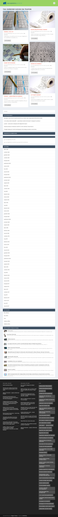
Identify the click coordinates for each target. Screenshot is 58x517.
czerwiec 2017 (6, 292)
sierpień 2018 (6, 264)
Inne (5, 318)
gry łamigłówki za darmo (45, 422)
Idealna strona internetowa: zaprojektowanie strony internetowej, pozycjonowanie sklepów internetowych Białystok (11, 409)
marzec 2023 (6, 196)
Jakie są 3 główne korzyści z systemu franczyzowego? (28, 399)
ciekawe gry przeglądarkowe (45, 393)
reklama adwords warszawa (45, 471)
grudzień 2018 (7, 252)
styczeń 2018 (6, 280)
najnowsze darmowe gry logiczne (46, 435)
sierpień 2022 (6, 199)
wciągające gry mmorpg (44, 501)
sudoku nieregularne (44, 483)
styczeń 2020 (6, 233)
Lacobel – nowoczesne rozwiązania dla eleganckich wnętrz (15, 123)
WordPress (25, 515)
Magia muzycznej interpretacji (14, 347)
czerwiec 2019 (6, 236)
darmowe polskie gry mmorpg (45, 403)
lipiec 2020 (6, 227)
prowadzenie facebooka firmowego (44, 466)
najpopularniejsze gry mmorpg (46, 437)
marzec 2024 (6, 166)
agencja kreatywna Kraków (45, 386)
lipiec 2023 (6, 185)
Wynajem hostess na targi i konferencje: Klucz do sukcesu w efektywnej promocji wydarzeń (29, 417)
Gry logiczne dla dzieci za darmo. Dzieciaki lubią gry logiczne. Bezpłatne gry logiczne (24, 343)
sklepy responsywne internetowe (46, 477)
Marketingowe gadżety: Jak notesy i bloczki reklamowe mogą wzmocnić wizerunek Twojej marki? (28, 403)
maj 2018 (6, 272)
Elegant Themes (14, 515)
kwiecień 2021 (6, 208)
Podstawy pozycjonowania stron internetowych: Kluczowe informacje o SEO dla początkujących (10, 397)
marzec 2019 (6, 244)
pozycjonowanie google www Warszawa (45, 449)
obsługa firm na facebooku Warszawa (45, 441)
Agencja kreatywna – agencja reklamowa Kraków (11, 393)
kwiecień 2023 (6, 194)
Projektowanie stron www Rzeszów (45, 456)
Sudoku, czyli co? (8, 31)
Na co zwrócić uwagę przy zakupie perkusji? (27, 386)
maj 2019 (6, 238)
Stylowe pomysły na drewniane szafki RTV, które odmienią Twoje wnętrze (18, 126)
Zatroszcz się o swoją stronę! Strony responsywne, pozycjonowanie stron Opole (10, 388)
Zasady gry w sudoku (9, 63)
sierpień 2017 (6, 286)
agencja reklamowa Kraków (45, 388)
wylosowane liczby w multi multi (46, 506)
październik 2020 (7, 219)
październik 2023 (7, 177)
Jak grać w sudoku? (11, 369)
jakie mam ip (41, 425)
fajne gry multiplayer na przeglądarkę (44, 412)
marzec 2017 (6, 300)
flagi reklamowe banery (44, 415)
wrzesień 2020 (7, 222)
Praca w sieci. (10, 330)
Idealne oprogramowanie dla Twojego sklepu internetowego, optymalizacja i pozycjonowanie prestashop (29, 373)
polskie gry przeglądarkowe (45, 446)
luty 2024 (6, 168)
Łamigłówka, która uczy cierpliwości (15, 361)
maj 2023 (6, 191)
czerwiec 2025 (6, 157)
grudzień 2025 (7, 154)
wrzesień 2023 (7, 180)
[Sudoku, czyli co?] (15, 20)
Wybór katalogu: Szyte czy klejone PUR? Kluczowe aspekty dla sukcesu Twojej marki (29, 389)
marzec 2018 (6, 278)
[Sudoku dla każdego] (42, 52)
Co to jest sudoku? (36, 95)
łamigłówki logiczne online (45, 508)
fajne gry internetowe (44, 405)
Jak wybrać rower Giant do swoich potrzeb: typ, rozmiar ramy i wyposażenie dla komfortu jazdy (23, 118)
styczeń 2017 (6, 306)
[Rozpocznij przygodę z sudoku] (42, 19)
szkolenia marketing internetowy (44, 492)
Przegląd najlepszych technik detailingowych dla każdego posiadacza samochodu (20, 129)
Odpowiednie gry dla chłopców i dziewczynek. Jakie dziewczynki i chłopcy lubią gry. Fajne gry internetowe (28, 352)
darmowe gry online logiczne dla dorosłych (46, 400)
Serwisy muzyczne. (11, 339)
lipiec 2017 (6, 289)
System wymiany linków (7, 385)
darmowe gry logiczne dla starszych (45, 396)
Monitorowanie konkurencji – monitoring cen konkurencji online (11, 414)
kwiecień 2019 (6, 241)
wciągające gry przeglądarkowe (46, 503)
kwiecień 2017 (6, 297)
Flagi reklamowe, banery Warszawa (28, 420)
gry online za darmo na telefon (46, 420)
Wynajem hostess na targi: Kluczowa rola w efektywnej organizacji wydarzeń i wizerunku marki (29, 408)
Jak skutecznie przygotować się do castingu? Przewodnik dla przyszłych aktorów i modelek (28, 394)
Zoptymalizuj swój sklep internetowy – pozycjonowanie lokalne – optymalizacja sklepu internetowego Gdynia (11, 423)
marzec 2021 (6, 210)
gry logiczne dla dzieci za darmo (46, 417)
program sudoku (43, 452)
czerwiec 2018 (6, 269)
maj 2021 (6, 205)
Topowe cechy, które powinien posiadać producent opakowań (29, 424)
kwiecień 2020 (6, 230)
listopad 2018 (6, 255)
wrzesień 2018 (7, 261)
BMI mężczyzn (42, 391)
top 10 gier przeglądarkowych (46, 495)
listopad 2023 (6, 174)
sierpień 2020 (6, 224)
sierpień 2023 (6, 182)
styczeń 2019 (6, 250)
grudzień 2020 (7, 213)
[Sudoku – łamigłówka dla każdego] (15, 85)
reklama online (7, 323)
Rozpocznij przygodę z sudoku (39, 29)
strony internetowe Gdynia (45, 480)
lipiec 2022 (6, 202)
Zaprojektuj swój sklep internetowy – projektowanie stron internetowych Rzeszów (10, 418)
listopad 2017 (6, 283)
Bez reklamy (6, 312)
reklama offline (7, 321)
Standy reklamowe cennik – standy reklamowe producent (28, 413)
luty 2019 (6, 247)
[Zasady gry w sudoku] (15, 52)
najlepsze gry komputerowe (45, 430)
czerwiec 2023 (6, 188)
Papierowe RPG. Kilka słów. (13, 356)
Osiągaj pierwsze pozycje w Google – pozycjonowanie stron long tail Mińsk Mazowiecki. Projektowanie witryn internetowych (10, 403)
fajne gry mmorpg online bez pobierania (45, 409)
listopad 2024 (6, 160)
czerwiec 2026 (6, 152)
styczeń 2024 (6, 171)
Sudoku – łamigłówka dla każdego (13, 96)
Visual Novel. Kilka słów (11, 334)
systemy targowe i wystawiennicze (43, 488)
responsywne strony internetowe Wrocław (44, 475)
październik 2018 (7, 258)
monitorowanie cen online (45, 427)
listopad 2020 (6, 216)
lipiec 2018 (6, 266)
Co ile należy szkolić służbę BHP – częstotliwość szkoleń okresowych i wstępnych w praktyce (22, 120)
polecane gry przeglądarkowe (46, 443)
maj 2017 (6, 294)
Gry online (21, 33)
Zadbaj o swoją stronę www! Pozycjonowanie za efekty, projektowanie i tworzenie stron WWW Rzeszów (10, 428)
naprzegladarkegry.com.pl (10, 33)
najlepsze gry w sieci (43, 432)
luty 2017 (6, 303)
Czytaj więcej (7, 40)
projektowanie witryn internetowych (44, 459)
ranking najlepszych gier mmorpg (46, 469)
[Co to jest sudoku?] (42, 84)
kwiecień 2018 (6, 275)
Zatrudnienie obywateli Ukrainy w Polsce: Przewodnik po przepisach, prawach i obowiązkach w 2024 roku (28, 364)
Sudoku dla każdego (36, 63)
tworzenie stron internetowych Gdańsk (46, 498)
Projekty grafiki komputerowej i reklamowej (46, 463)
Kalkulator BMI (49, 425)
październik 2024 (7, 163)
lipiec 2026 (6, 149)
